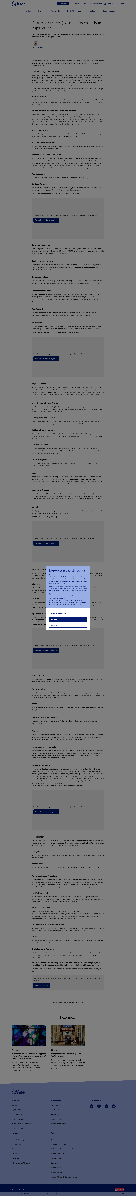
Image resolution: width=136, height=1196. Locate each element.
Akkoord (54, 619)
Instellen (54, 625)
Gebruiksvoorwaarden (59, 613)
